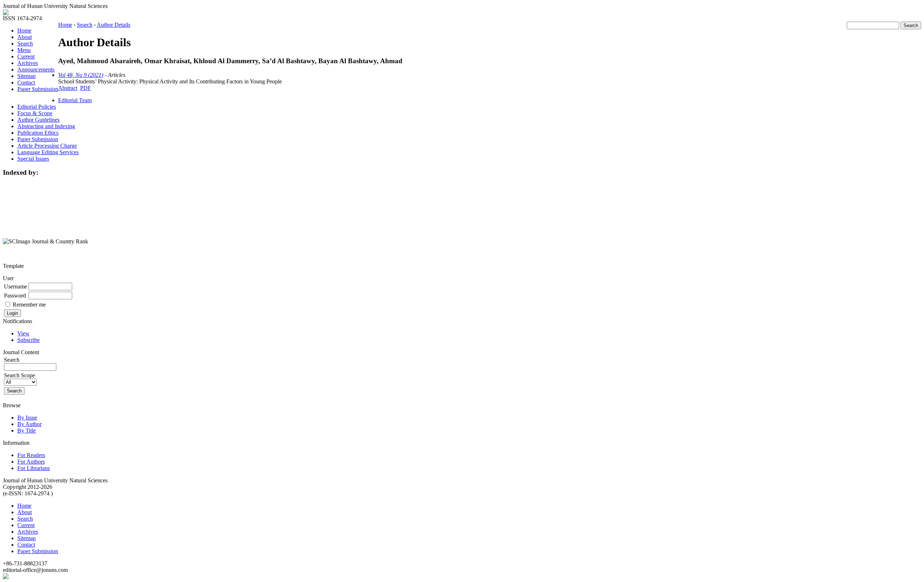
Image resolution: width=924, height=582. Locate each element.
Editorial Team (75, 100)
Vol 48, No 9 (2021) (80, 75)
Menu (24, 50)
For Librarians (33, 468)
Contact (26, 82)
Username (15, 286)
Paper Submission (37, 89)
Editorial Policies (36, 107)
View (23, 333)
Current (26, 56)
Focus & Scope (34, 113)
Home (24, 30)
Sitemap (26, 76)
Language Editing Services (48, 152)
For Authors (31, 462)
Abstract (67, 88)
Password (15, 295)
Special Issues (33, 159)
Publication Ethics (37, 133)
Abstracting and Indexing (46, 126)
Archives (27, 63)
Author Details (113, 25)
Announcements (36, 69)
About (24, 37)
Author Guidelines (38, 120)
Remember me (29, 304)
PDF (85, 88)
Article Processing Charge (47, 146)
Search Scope (19, 375)
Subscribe (28, 340)
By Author (29, 424)
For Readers (31, 455)
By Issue (27, 417)
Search (25, 43)
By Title (26, 430)
